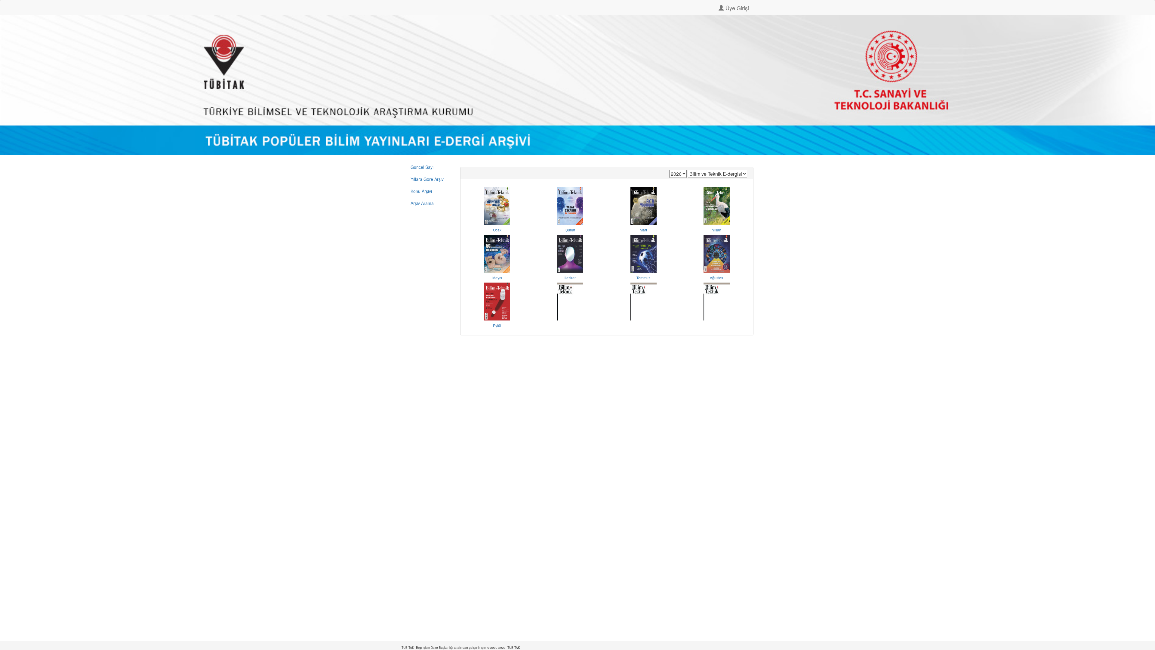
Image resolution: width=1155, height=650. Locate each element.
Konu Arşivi (421, 191)
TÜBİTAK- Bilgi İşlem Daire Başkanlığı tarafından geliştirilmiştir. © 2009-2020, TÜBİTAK (461, 647)
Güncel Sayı (422, 167)
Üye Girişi (736, 8)
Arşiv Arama (422, 203)
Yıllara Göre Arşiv (427, 179)
